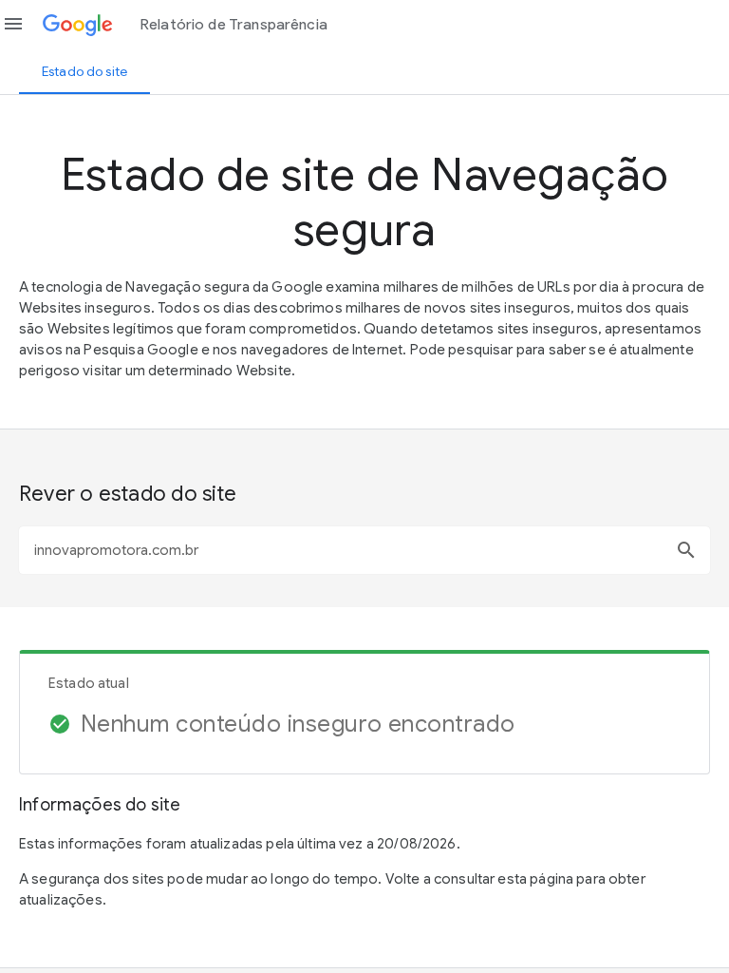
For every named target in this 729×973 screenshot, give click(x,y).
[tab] (84, 71)
